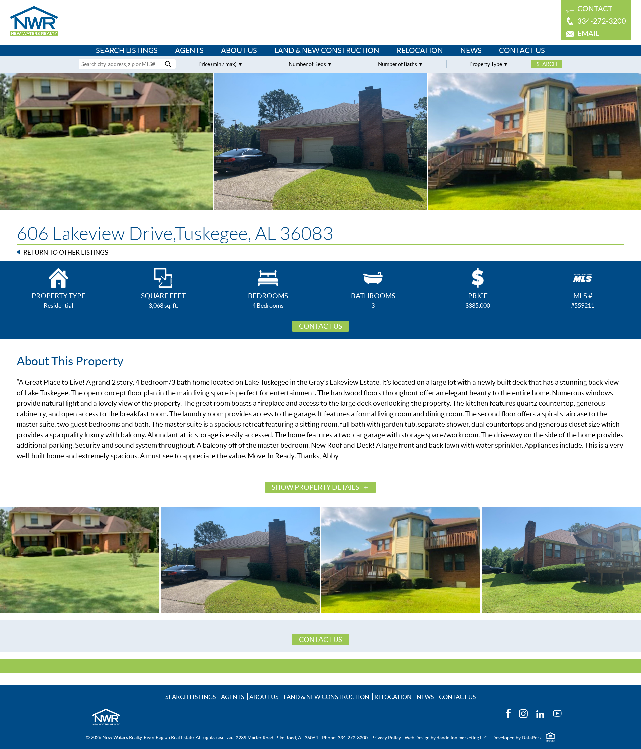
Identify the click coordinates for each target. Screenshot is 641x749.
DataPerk (532, 737)
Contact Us (522, 50)
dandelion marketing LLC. (463, 737)
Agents (189, 50)
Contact (594, 9)
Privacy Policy (386, 737)
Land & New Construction (326, 50)
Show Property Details (315, 487)
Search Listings (127, 50)
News (471, 50)
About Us (239, 50)
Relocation (420, 50)
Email (588, 33)
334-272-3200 (601, 21)
